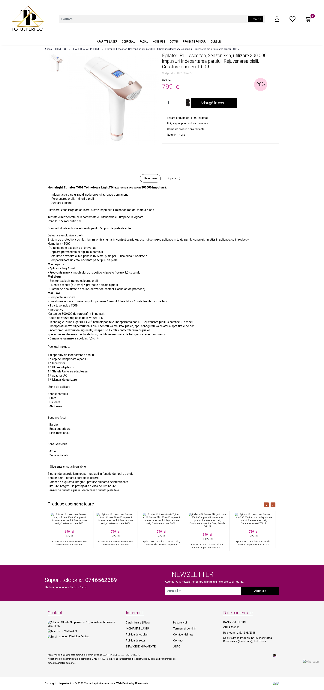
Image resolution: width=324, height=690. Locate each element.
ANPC (177, 646)
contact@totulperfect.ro (74, 636)
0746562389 (69, 631)
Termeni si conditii (184, 628)
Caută (256, 19)
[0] (293, 19)
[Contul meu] (277, 19)
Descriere (150, 178)
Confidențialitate (183, 634)
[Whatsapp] (311, 661)
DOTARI (174, 41)
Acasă (48, 49)
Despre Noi (180, 622)
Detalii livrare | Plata (138, 622)
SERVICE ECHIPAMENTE (141, 646)
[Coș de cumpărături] (308, 19)
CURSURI (216, 41)
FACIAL (144, 41)
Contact (178, 640)
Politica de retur (135, 640)
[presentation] (266, 504)
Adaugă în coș (213, 103)
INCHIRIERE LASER (137, 628)
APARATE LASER (107, 41)
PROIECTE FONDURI (194, 41)
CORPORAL (128, 41)
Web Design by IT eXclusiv (132, 683)
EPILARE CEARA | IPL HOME (85, 49)
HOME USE (159, 41)
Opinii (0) (174, 178)
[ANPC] (274, 683)
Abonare (260, 591)
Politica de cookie (137, 634)
